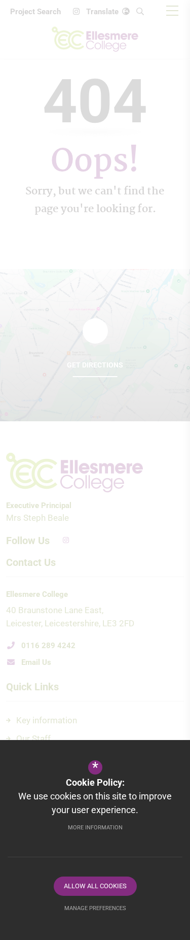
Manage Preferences (95, 908)
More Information (95, 827)
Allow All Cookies (95, 886)
